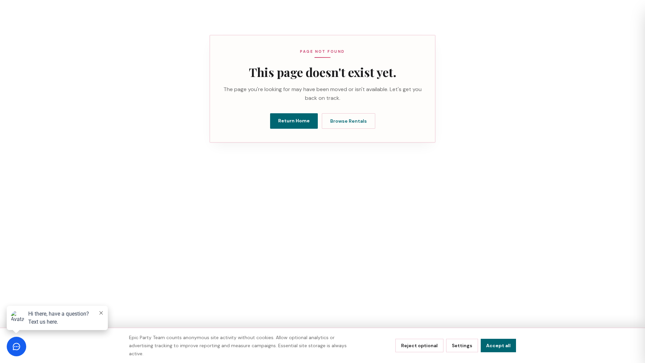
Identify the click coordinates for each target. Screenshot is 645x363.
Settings (462, 345)
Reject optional (419, 345)
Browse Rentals (348, 121)
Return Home (294, 121)
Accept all (498, 345)
